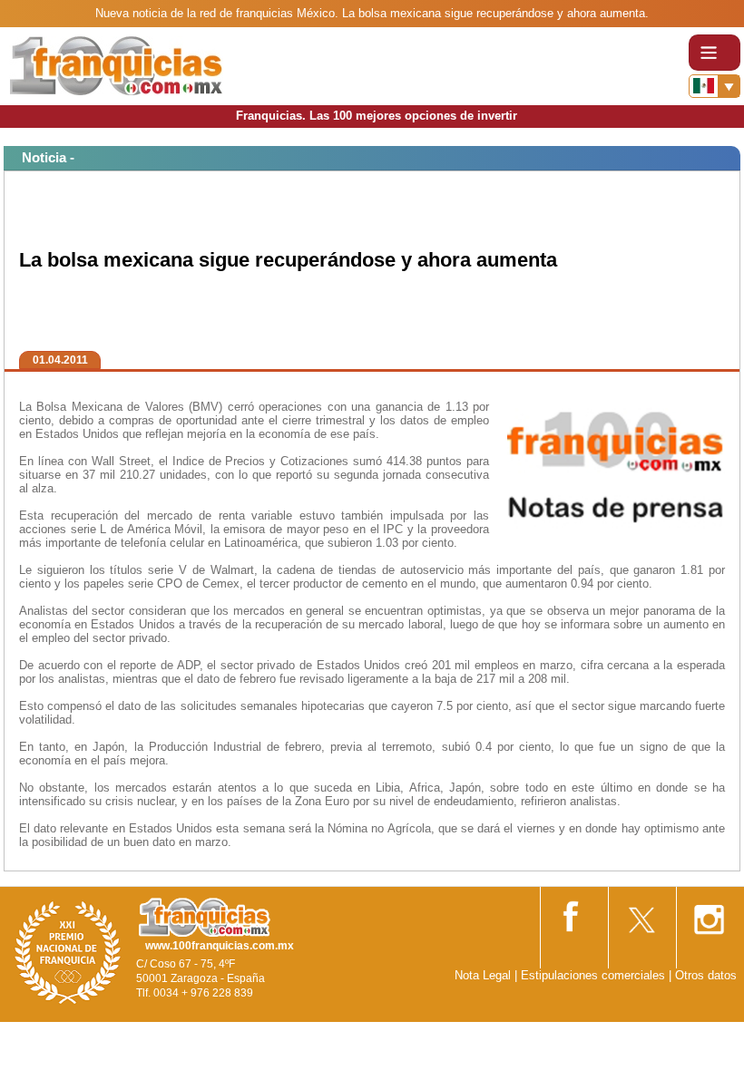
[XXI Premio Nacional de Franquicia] (68, 951)
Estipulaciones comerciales (595, 975)
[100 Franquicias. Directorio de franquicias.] (116, 65)
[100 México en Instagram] (708, 913)
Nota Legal (483, 975)
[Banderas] (714, 86)
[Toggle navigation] (714, 52)
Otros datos (706, 975)
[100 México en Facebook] (572, 912)
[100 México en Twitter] (640, 913)
